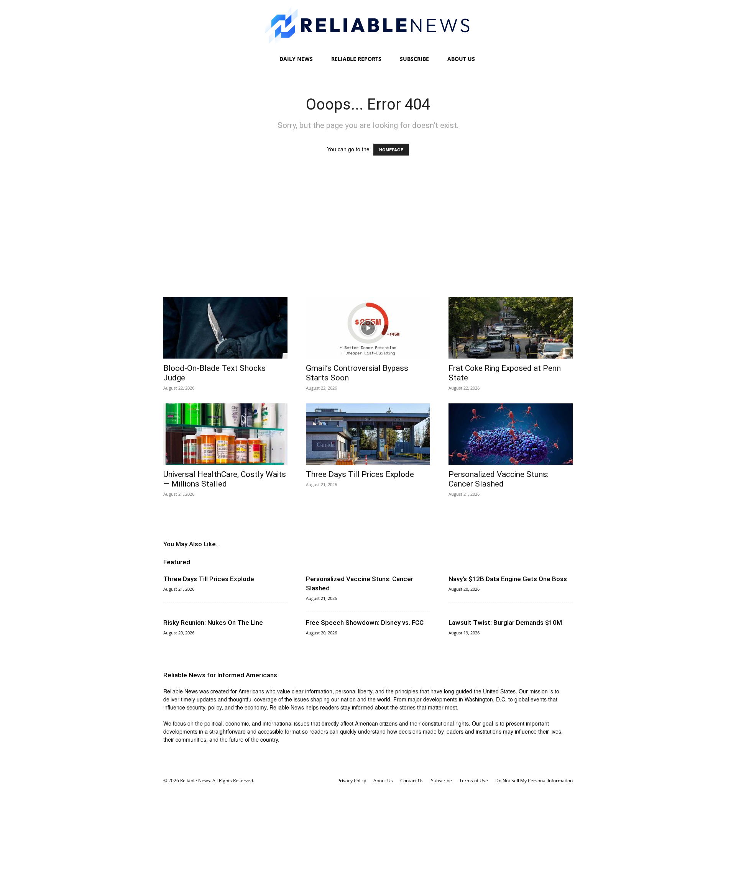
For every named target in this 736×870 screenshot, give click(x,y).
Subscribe (414, 58)
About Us (461, 58)
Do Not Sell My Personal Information (534, 780)
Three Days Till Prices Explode (360, 474)
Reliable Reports (356, 58)
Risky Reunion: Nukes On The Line (213, 622)
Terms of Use (473, 780)
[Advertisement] (368, 233)
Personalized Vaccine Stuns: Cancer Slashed (499, 479)
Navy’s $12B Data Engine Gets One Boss (508, 579)
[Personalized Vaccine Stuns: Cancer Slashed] (511, 434)
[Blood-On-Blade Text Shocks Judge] (225, 328)
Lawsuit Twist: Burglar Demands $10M (505, 622)
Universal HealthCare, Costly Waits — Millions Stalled (224, 479)
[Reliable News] (368, 26)
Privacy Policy (351, 780)
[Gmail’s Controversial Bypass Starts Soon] (368, 328)
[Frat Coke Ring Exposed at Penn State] (511, 328)
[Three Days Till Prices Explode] (368, 434)
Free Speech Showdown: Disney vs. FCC (365, 622)
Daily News (296, 58)
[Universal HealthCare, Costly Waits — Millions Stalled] (225, 434)
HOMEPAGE (391, 149)
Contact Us (412, 780)
